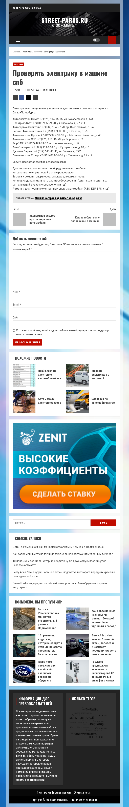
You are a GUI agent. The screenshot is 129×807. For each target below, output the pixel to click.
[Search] (104, 40)
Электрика (18, 64)
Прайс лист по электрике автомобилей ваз (24, 375)
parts (18, 89)
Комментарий (22, 249)
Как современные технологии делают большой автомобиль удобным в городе (63, 554)
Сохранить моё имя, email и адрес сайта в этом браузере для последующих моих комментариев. (63, 332)
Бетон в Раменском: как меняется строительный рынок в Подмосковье (58, 547)
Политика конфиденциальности (54, 792)
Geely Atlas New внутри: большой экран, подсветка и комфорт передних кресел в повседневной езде (77, 645)
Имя (16, 291)
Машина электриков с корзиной (77, 375)
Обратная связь (82, 792)
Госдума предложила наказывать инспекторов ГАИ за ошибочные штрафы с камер (77, 671)
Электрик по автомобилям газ (77, 401)
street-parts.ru (64, 20)
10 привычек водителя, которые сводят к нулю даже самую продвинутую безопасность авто (24, 645)
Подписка (112, 40)
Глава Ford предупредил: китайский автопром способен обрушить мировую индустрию (24, 671)
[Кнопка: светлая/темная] (96, 40)
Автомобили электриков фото (24, 401)
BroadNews (76, 800)
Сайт (15, 317)
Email (17, 304)
